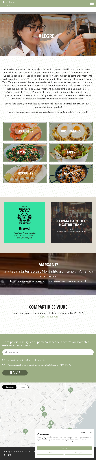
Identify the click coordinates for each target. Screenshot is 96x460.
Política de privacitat (36, 360)
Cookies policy (86, 432)
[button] (47, 247)
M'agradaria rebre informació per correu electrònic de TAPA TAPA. (38, 365)
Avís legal (8, 451)
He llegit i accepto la (26, 360)
